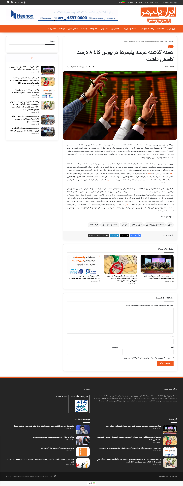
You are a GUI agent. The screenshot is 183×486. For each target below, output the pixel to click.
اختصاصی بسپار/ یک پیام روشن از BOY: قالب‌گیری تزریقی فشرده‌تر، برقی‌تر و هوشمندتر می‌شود (25, 119)
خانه (156, 2)
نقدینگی (128, 204)
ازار (169, 224)
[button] (52, 20)
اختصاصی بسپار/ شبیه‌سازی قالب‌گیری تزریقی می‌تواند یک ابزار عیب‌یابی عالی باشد (24, 129)
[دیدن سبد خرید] (12, 2)
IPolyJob (93, 28)
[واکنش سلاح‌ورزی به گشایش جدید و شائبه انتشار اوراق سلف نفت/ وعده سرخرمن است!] (83, 429)
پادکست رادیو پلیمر (147, 28)
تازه (32, 57)
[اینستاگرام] (55, 476)
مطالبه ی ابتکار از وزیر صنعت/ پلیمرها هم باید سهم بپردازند (53, 437)
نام (172, 336)
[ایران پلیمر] (155, 15)
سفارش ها (139, 2)
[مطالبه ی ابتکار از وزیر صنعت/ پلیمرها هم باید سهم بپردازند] (83, 440)
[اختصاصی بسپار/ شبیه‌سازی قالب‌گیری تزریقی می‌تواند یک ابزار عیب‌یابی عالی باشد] (48, 131)
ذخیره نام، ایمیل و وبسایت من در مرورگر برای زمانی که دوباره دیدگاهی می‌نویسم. (147, 358)
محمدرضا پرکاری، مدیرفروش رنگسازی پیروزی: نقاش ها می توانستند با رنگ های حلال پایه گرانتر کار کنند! (40, 460)
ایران (149, 173)
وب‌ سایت (115, 347)
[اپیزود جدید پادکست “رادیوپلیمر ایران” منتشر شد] (83, 451)
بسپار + (84, 28)
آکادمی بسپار (73, 28)
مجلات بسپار (149, 2)
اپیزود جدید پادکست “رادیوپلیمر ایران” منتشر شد (57, 448)
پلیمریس (104, 28)
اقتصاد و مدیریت (130, 28)
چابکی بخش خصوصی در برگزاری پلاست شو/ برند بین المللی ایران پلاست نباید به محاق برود (84, 277)
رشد (170, 173)
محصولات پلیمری (109, 224)
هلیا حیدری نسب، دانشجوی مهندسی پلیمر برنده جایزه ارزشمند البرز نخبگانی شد (159, 277)
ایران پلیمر (171, 28)
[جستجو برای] (8, 2)
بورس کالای (136, 224)
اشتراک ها (130, 2)
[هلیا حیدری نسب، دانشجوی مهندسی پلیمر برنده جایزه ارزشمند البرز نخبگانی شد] (157, 264)
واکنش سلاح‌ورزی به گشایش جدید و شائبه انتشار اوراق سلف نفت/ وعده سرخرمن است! (44, 426)
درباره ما (62, 28)
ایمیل (171, 347)
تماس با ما (52, 28)
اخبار (165, 41)
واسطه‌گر (93, 224)
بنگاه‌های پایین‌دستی (154, 224)
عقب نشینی (111, 179)
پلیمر (124, 224)
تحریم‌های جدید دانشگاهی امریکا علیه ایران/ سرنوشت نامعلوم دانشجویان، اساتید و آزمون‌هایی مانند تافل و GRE (122, 278)
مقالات (161, 28)
